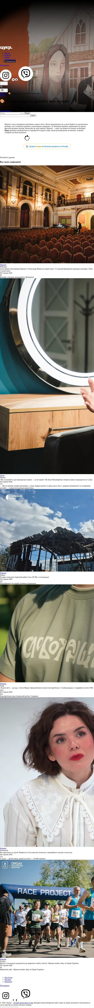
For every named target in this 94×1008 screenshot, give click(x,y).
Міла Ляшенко (5, 111)
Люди (2, 476)
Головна (3, 93)
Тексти (7, 53)
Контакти (8, 982)
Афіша (7, 57)
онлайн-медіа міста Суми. (23, 1003)
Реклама (8, 980)
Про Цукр (8, 978)
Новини (8, 55)
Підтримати (4, 65)
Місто (2, 95)
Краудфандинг (10, 59)
